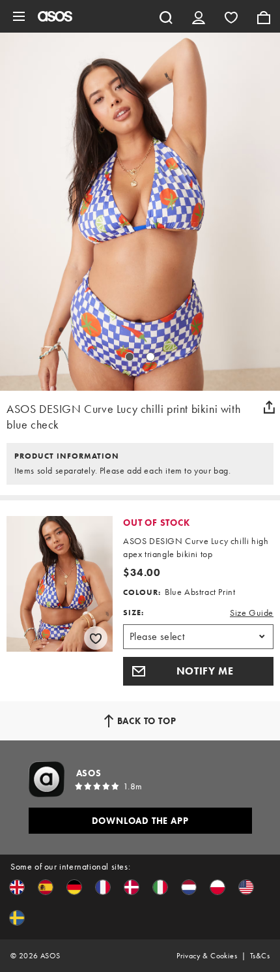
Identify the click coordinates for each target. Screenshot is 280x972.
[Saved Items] (231, 16)
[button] (198, 671)
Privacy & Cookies (206, 956)
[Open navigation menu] (19, 16)
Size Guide (251, 612)
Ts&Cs (260, 956)
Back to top (146, 721)
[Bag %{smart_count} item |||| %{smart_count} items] (263, 16)
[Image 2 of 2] (150, 356)
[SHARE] (269, 407)
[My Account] (198, 16)
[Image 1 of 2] (129, 356)
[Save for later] (95, 638)
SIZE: (133, 612)
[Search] (166, 16)
